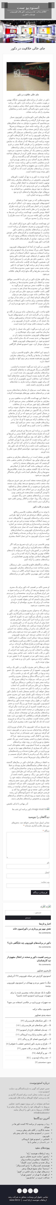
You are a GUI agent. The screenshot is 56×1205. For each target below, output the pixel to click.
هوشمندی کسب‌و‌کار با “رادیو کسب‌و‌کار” (33, 1165)
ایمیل (47, 872)
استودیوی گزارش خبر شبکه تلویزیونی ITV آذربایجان (29, 976)
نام (48, 862)
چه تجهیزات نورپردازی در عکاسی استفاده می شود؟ (29, 1002)
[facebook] (35, 1190)
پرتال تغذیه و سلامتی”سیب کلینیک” (35, 1162)
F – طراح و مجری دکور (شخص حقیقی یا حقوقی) (30, 1043)
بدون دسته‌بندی (44, 1062)
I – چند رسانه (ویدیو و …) (40, 1057)
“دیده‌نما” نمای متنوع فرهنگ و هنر (36, 1168)
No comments (45, 933)
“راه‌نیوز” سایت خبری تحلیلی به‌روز (35, 1156)
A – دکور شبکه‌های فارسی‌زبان (38, 1020)
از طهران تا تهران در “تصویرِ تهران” (35, 1174)
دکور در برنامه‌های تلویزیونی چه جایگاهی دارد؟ (29, 942)
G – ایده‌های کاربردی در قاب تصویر (36, 1048)
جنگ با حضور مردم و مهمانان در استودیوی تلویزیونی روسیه (29, 984)
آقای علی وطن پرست (26, 1130)
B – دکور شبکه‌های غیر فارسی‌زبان (36, 1025)
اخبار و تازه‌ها (45, 923)
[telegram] (30, 1190)
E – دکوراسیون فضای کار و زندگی (36, 1039)
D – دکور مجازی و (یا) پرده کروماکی (35, 1034)
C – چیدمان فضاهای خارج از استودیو (35, 1029)
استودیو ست (28, 8)
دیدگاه (46, 830)
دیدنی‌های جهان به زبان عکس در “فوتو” (33, 1171)
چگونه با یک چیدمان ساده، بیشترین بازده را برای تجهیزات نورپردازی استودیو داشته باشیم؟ (30, 994)
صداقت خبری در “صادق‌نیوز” (38, 1177)
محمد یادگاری (44, 1130)
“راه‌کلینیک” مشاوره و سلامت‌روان (35, 1159)
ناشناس (46, 1139)
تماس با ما (32, 1142)
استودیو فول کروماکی (31, 1139)
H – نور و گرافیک (43, 1052)
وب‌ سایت (45, 882)
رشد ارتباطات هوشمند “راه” (38, 1153)
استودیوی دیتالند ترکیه (42, 1009)
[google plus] (25, 1190)
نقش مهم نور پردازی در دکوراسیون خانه (32, 928)
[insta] (19, 1190)
